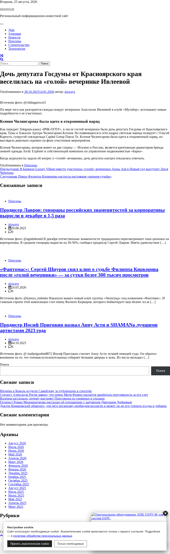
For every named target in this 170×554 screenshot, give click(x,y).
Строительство (18, 45)
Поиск (4, 364)
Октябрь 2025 (18, 480)
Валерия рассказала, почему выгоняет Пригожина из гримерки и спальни (52, 398)
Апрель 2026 (17, 458)
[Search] (1, 59)
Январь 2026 (17, 469)
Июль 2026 (16, 447)
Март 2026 (15, 462)
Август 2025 (17, 488)
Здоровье (14, 33)
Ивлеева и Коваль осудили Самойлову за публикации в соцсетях (46, 391)
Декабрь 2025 (17, 473)
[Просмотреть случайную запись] (1, 55)
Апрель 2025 (17, 503)
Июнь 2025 (16, 495)
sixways (69, 91)
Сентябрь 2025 (18, 484)
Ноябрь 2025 (17, 477)
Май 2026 (15, 454)
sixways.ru (7, 9)
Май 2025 (15, 499)
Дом (11, 30)
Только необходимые (70, 543)
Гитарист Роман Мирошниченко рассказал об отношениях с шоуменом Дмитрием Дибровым (66, 402)
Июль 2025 (16, 491)
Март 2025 (15, 506)
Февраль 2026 (18, 465)
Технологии (16, 48)
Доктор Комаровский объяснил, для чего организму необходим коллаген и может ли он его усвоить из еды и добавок (83, 406)
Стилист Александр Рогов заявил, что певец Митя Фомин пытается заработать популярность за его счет (74, 394)
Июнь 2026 (16, 450)
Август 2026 (17, 443)
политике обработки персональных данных (42, 535)
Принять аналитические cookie (29, 543)
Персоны (14, 41)
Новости (14, 37)
